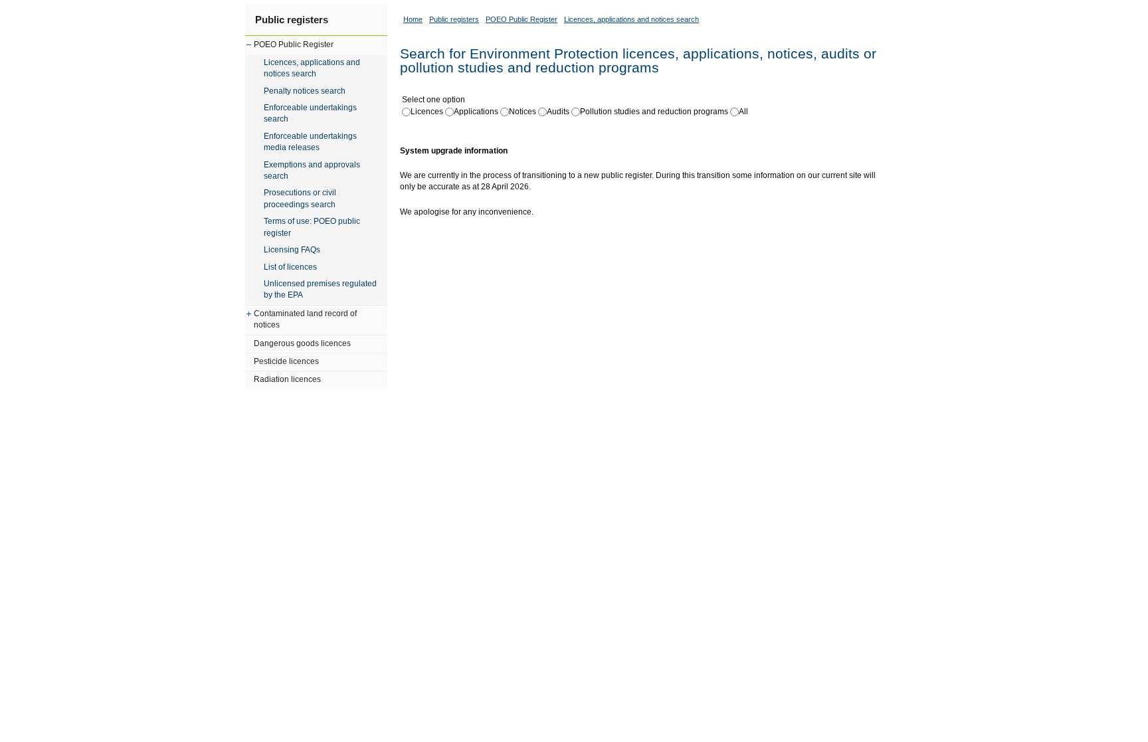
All (743, 111)
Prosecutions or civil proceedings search (300, 198)
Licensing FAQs (292, 249)
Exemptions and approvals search (312, 170)
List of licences (290, 267)
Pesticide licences (286, 361)
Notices (522, 111)
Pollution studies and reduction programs (654, 111)
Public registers (291, 19)
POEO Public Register (294, 44)
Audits (558, 111)
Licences (427, 111)
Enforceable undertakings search (310, 113)
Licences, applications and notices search (312, 68)
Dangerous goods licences (302, 343)
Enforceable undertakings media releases (310, 142)
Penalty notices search (304, 91)
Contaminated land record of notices (305, 319)
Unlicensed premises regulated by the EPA (320, 289)
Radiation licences (287, 379)
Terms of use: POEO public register (312, 227)
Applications (476, 111)
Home (413, 19)
